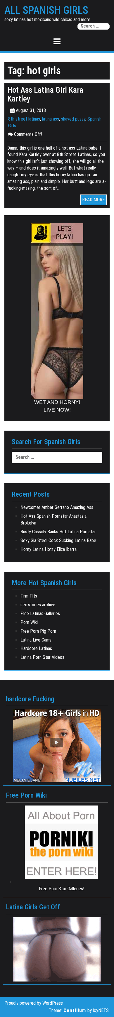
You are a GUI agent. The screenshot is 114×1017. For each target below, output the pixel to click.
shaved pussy (73, 119)
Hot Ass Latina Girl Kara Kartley (45, 94)
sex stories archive (37, 605)
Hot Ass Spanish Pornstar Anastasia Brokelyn (53, 519)
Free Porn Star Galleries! (61, 888)
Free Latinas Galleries (40, 613)
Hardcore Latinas (36, 648)
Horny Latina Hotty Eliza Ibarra (48, 549)
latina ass (50, 119)
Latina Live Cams (35, 640)
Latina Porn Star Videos (42, 657)
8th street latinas (24, 119)
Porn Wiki (29, 622)
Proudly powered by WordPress (33, 1003)
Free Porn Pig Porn (38, 631)
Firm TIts (28, 596)
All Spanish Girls (46, 10)
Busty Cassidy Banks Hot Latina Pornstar (58, 531)
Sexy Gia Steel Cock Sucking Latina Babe (58, 540)
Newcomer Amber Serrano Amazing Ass (56, 507)
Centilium (74, 1010)
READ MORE (93, 199)
